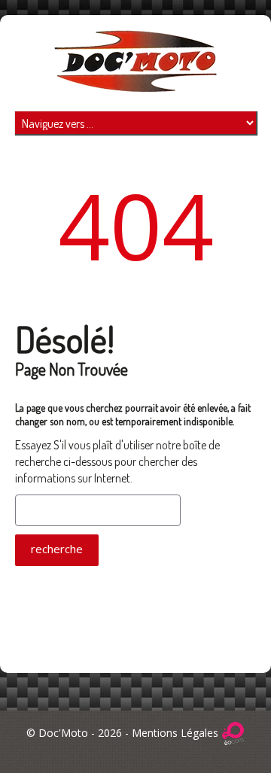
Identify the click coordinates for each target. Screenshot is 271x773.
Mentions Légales (175, 733)
